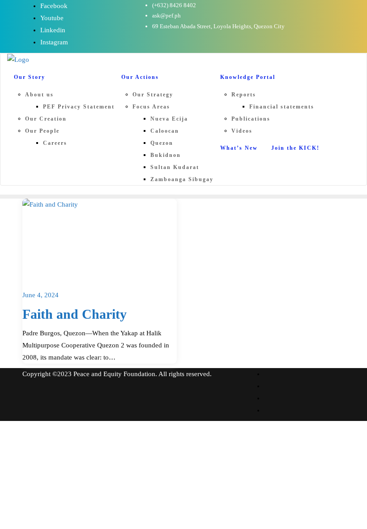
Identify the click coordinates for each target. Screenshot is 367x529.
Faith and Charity (74, 314)
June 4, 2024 (40, 295)
